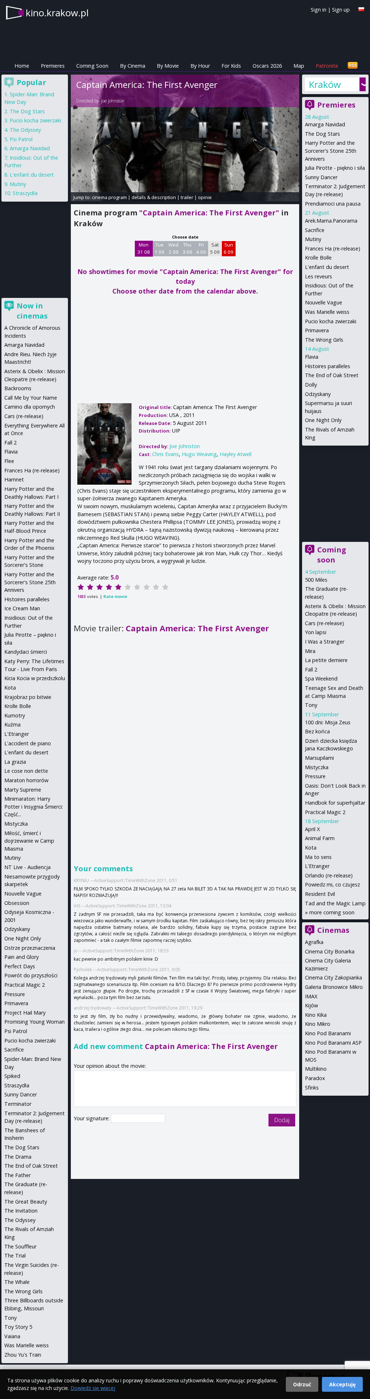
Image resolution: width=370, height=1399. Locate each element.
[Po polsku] (361, 9)
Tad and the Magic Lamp (335, 903)
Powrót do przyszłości (30, 975)
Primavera (317, 330)
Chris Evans (165, 454)
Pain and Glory (21, 956)
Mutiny (313, 239)
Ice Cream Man (22, 608)
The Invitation (21, 1210)
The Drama (17, 1156)
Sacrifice (314, 230)
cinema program (109, 197)
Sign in (318, 9)
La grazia (15, 761)
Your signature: (92, 1118)
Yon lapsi (315, 632)
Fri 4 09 (201, 248)
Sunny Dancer (321, 177)
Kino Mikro (317, 1023)
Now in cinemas (32, 311)
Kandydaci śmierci (25, 651)
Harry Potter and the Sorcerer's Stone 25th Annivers (330, 150)
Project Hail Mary (25, 1012)
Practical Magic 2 (325, 812)
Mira (310, 651)
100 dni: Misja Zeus (327, 722)
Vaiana (12, 1336)
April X (312, 829)
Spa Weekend (321, 678)
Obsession (16, 902)
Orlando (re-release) (329, 875)
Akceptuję (342, 1384)
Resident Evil (320, 893)
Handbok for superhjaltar (335, 802)
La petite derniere (326, 660)
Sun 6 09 (228, 248)
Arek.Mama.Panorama (331, 220)
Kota (311, 847)
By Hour (200, 65)
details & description (154, 197)
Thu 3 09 (187, 248)
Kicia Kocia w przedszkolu (34, 678)
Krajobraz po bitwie (27, 697)
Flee (9, 461)
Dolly (311, 384)
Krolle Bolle (318, 257)
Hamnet (14, 479)
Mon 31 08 (143, 248)
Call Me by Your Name (30, 397)
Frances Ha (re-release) (332, 248)
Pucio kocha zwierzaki (330, 321)
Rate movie (115, 596)
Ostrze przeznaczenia (29, 947)
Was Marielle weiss (327, 311)
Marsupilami (319, 757)
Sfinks (312, 1087)
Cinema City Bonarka (329, 951)
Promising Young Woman (34, 1021)
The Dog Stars (322, 133)
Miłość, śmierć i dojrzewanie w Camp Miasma (29, 841)
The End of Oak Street (331, 375)
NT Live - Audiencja (27, 867)
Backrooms (17, 388)
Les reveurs (318, 276)
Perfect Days (19, 966)
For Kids (231, 65)
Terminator (17, 1103)
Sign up (341, 9)
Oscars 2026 (267, 65)
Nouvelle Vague (323, 302)
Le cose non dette (26, 770)
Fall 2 (311, 669)
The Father (17, 1175)
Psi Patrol (21, 139)
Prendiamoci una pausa (333, 203)
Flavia (311, 356)
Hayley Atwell (235, 454)
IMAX (311, 996)
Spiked (12, 1076)
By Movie (168, 65)
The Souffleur (20, 1246)
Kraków (325, 84)
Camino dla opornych (29, 406)
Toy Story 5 (18, 1326)
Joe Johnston (112, 101)
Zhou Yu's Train (22, 1354)
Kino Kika (316, 1014)
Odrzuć (302, 1384)
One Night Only (323, 420)
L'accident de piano (27, 743)
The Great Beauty (25, 1201)
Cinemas (333, 930)
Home (21, 65)
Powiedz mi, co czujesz (332, 884)
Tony (311, 704)
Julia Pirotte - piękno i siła (335, 167)
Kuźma (12, 724)
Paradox (315, 1078)
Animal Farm (320, 838)
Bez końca (317, 731)
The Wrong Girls (324, 339)
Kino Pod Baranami (328, 1033)
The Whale (17, 1281)
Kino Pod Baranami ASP (333, 1042)
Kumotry (14, 715)
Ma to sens (318, 857)
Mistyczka (316, 767)
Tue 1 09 (159, 248)
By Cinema (132, 65)
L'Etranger (317, 866)
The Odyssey (25, 129)
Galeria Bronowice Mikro (334, 986)
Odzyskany (318, 394)
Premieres (53, 65)
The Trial (15, 1255)
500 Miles (316, 579)
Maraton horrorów (26, 780)
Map (298, 65)
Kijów (311, 1005)
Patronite (327, 65)
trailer (187, 197)
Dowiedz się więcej (92, 1388)
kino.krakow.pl (57, 12)
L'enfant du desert (327, 267)
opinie (205, 197)
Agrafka (314, 942)
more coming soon (331, 912)
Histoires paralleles (327, 366)
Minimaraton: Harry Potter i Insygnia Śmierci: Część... (33, 806)
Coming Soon (92, 65)
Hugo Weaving (199, 454)
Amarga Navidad (325, 124)
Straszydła (25, 193)
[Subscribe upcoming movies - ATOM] (352, 65)
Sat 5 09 (215, 248)
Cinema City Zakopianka (333, 977)
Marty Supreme (22, 789)
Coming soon (331, 555)
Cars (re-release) (324, 623)
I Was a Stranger (324, 641)
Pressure (315, 776)
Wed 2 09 (173, 248)
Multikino (316, 1068)
